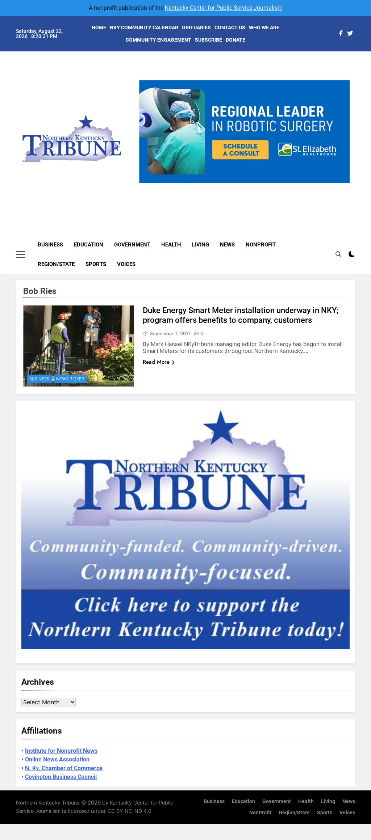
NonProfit (261, 244)
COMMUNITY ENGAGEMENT (158, 40)
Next (341, 182)
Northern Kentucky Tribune (48, 802)
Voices (126, 264)
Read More (156, 362)
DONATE (235, 40)
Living (200, 244)
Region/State (56, 264)
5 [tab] (274, 187)
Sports (96, 264)
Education (88, 244)
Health (171, 244)
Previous (147, 182)
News (227, 244)
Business (50, 244)
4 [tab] (260, 187)
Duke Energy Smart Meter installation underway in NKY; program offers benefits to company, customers (240, 315)
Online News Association (57, 759)
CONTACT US (229, 27)
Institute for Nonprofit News (61, 750)
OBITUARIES (196, 27)
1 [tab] (220, 187)
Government (132, 244)
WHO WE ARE (264, 27)
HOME (99, 27)
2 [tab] (233, 187)
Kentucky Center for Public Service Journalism (224, 7)
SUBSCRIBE (208, 40)
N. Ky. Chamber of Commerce (64, 768)
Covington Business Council (61, 776)
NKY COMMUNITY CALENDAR (144, 27)
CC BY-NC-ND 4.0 (129, 811)
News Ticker (70, 379)
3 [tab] (247, 187)
